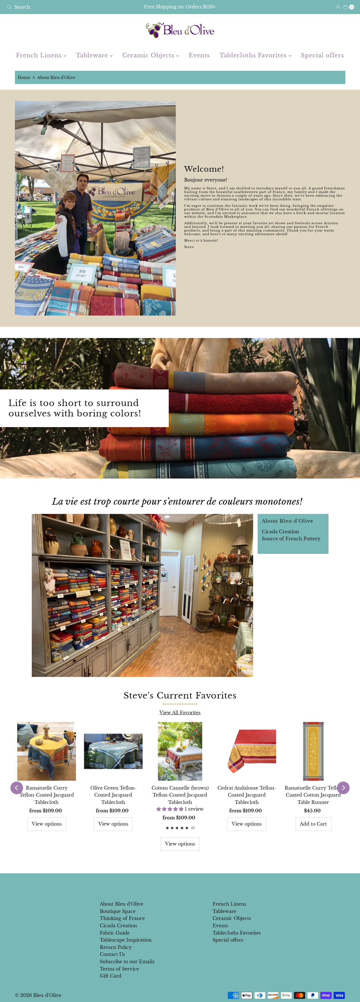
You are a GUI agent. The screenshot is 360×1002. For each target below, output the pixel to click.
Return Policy (116, 947)
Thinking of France (122, 918)
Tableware (93, 55)
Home (24, 77)
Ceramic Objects (149, 55)
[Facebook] (175, 885)
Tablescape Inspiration (126, 940)
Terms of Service (119, 969)
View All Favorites (180, 712)
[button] (170, 809)
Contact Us (112, 954)
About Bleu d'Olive (121, 904)
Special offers (322, 55)
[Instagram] (184, 885)
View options (47, 824)
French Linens (40, 55)
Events (199, 55)
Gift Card (111, 976)
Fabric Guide (115, 933)
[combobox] (61, 7)
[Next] (343, 787)
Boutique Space (118, 911)
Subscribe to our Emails (127, 961)
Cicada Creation (280, 531)
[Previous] (16, 787)
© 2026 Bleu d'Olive (38, 995)
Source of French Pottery (291, 538)
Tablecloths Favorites (254, 55)
